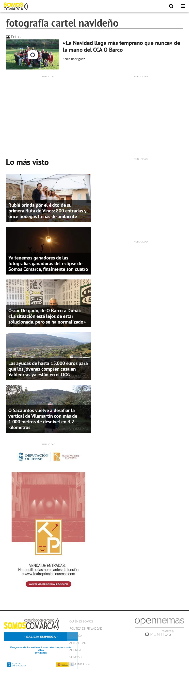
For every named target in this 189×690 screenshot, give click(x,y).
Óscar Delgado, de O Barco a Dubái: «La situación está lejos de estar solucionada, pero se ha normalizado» (47, 316)
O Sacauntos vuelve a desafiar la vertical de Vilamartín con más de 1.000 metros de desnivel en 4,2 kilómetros (42, 419)
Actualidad (77, 643)
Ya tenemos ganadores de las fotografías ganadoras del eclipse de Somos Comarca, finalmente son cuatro (48, 263)
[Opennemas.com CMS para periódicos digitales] (159, 627)
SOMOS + (75, 657)
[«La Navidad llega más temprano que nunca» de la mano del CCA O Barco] (32, 54)
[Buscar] (171, 6)
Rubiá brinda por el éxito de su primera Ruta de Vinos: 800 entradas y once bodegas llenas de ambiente (47, 211)
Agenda (75, 650)
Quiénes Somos (81, 621)
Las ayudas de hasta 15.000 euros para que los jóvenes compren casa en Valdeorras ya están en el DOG (48, 369)
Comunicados (79, 664)
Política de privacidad (85, 628)
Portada (75, 636)
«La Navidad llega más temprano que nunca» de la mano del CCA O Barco (121, 46)
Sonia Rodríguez (74, 59)
